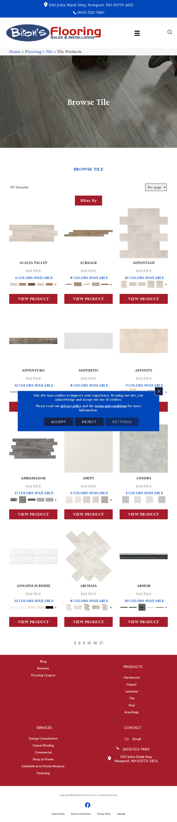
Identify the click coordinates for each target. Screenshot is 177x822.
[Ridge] (31, 284)
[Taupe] (87, 499)
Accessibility (58, 814)
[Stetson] (105, 284)
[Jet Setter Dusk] (40, 499)
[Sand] (31, 607)
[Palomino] (88, 233)
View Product (33, 298)
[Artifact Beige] (87, 607)
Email (137, 739)
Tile (49, 51)
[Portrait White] (144, 233)
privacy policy (71, 406)
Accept (58, 422)
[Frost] (137, 499)
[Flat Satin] (88, 340)
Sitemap (121, 814)
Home (15, 51)
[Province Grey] (105, 607)
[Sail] (33, 556)
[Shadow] (161, 499)
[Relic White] (88, 556)
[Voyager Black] (33, 448)
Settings (122, 422)
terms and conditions (111, 406)
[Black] (49, 607)
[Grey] (105, 499)
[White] (88, 448)
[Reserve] (87, 284)
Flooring (33, 51)
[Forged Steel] (144, 556)
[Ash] (33, 233)
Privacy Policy (104, 814)
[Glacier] (149, 499)
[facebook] (88, 805)
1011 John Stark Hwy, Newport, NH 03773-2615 (91, 5)
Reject (89, 422)
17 (101, 643)
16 (95, 643)
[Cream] (144, 340)
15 (89, 643)
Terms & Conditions (81, 814)
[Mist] (144, 448)
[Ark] (23, 284)
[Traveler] (33, 340)
